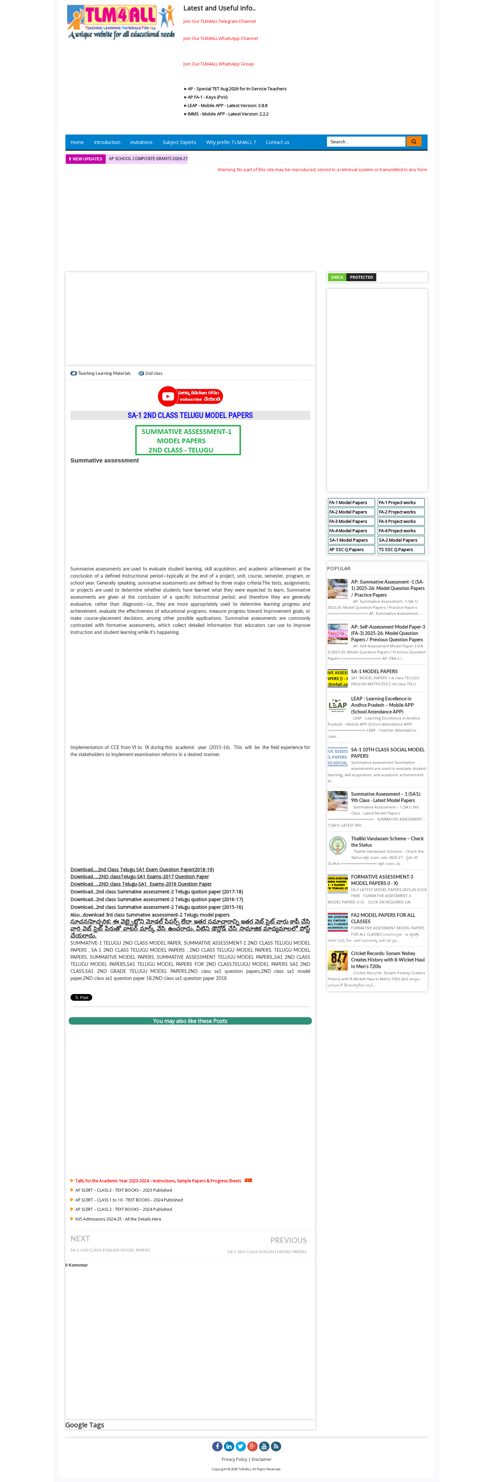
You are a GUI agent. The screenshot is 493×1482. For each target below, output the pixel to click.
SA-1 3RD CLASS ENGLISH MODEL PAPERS (267, 1252)
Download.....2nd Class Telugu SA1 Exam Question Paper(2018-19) (142, 869)
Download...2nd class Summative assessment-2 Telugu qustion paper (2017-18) (156, 891)
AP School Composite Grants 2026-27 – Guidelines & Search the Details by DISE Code (197, 158)
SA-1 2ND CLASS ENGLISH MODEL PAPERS (110, 1250)
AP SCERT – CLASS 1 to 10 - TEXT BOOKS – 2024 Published (129, 1200)
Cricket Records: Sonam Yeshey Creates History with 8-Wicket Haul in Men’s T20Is (388, 960)
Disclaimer (262, 1459)
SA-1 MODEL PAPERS (374, 672)
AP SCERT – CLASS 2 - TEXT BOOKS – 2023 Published (123, 1190)
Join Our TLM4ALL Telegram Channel (219, 21)
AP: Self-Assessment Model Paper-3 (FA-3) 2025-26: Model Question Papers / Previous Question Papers (388, 633)
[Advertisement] (246, 220)
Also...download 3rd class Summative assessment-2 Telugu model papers (150, 914)
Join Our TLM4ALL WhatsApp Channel (220, 38)
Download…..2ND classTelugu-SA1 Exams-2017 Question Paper (139, 876)
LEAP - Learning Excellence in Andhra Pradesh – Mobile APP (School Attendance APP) (382, 705)
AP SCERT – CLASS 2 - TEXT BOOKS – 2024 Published (123, 1209)
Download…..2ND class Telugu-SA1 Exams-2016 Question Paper (141, 884)
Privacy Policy (234, 1459)
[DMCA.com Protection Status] (352, 277)
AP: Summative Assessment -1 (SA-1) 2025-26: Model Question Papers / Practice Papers (388, 588)
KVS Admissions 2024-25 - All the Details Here (118, 1219)
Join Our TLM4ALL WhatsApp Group (218, 64)
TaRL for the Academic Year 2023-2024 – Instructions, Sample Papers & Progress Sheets (158, 1181)
